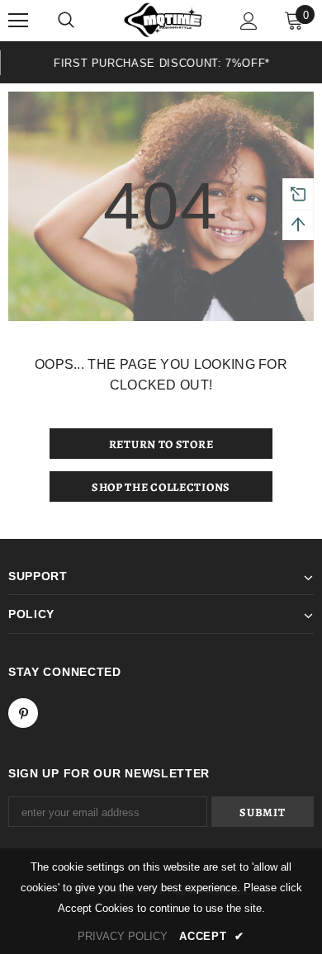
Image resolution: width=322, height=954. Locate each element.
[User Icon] (249, 21)
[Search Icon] (66, 20)
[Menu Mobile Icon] (18, 21)
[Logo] (163, 20)
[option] (161, 62)
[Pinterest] (23, 713)
